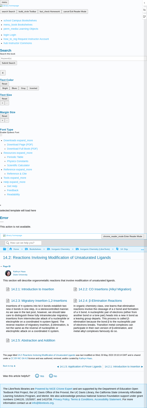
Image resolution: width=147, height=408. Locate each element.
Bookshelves (35, 249)
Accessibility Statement (107, 399)
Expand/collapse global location (142, 248)
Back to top (8, 366)
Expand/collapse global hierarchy (6, 249)
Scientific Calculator (18, 165)
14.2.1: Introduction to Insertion (32, 289)
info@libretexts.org (42, 403)
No (55, 376)
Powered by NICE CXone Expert (54, 388)
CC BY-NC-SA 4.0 (19, 358)
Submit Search (8, 63)
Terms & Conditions (82, 399)
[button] (12, 190)
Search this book (7, 54)
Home (16, 249)
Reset (4, 84)
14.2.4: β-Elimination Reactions (100, 300)
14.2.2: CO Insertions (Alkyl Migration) (105, 289)
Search (7, 243)
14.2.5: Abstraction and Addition (33, 340)
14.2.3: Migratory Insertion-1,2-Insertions (39, 300)
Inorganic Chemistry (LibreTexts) (95, 249)
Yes (42, 376)
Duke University (20, 275)
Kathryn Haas (19, 271)
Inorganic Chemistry (60, 249)
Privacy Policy (61, 399)
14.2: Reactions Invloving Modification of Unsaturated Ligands (46, 355)
